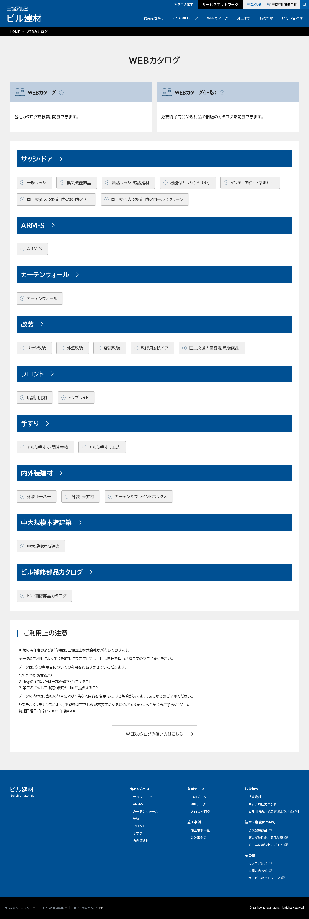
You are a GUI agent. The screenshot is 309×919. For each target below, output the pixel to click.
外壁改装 (75, 348)
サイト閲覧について (86, 908)
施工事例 (244, 18)
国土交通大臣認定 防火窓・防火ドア (58, 199)
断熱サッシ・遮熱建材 (130, 183)
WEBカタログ (217, 18)
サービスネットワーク (220, 4)
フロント (139, 826)
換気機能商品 (79, 183)
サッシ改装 (36, 348)
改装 (136, 818)
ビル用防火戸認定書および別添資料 (273, 811)
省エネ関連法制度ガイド (265, 844)
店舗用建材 (37, 397)
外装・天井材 (83, 497)
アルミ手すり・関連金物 (47, 447)
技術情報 (266, 18)
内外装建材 (141, 840)
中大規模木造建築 (43, 546)
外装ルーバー (39, 497)
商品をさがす (154, 18)
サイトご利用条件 (53, 908)
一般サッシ (36, 183)
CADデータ (199, 797)
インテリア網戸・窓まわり (252, 183)
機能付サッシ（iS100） (190, 183)
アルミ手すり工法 (104, 447)
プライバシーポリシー (18, 908)
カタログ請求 (183, 4)
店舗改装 (112, 348)
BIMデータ (198, 804)
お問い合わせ (292, 18)
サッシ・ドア (142, 797)
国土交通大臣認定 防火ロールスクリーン (147, 199)
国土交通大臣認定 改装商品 (214, 348)
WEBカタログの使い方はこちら (154, 734)
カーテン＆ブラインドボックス (141, 497)
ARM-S (34, 249)
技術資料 (254, 797)
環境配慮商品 (257, 830)
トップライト (78, 397)
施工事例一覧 (200, 830)
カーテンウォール (42, 298)
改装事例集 (199, 837)
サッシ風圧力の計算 (262, 804)
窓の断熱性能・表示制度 (265, 837)
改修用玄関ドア (154, 348)
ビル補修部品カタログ (46, 596)
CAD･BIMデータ (185, 18)
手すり (138, 833)
